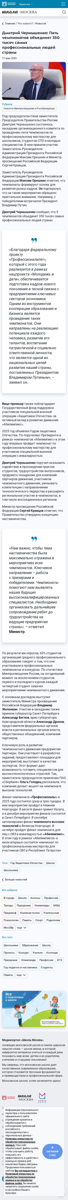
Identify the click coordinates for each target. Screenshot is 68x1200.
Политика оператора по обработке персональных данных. (20, 1141)
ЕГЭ (59, 960)
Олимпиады (42, 905)
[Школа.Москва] (25, 1097)
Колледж (52, 952)
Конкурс (23, 952)
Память (27, 920)
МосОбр (8, 927)
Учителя (38, 952)
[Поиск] (64, 12)
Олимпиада (28, 960)
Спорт (39, 920)
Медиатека (25, 4)
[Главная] (19, 12)
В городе (9, 898)
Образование (30, 945)
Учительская (51, 912)
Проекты (9, 952)
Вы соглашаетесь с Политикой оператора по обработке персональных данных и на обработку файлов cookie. (21, 1177)
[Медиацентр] (42, 1097)
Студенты (47, 967)
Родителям (53, 920)
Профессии (51, 898)
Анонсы (35, 898)
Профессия (46, 960)
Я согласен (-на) (52, 1151)
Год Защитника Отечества (26, 863)
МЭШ (56, 905)
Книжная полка (30, 912)
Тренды (8, 905)
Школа (50, 863)
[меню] (63, 4)
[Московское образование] (8, 1097)
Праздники (24, 905)
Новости (40, 23)
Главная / (11, 23)
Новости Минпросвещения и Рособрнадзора (29, 108)
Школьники (11, 870)
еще (19, 927)
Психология (11, 920)
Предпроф (10, 912)
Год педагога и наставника (20, 967)
